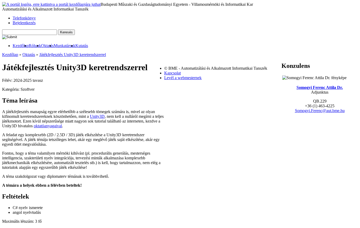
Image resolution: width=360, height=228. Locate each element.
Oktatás (47, 45)
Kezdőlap (21, 45)
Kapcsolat (172, 73)
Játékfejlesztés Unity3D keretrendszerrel (72, 54)
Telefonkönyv (24, 18)
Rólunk (35, 45)
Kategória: (11, 89)
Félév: (7, 80)
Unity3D (97, 116)
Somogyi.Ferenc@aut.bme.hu (320, 110)
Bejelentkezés (24, 23)
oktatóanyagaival (48, 126)
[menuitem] (21, 45)
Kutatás (81, 45)
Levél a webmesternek (183, 77)
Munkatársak (64, 45)
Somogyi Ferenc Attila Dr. (319, 87)
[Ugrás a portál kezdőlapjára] (51, 4)
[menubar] (45, 45)
